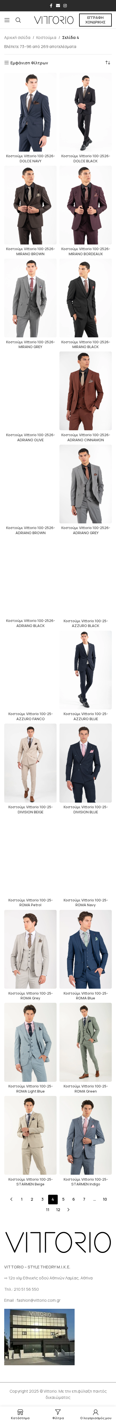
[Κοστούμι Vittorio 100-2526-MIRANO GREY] (30, 298)
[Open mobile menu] (7, 20)
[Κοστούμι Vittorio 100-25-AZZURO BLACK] (85, 577)
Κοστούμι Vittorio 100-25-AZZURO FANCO (30, 716)
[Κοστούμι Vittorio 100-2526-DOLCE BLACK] (85, 112)
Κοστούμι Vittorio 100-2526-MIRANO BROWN (30, 251)
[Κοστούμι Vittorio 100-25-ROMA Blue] (85, 949)
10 (105, 1199)
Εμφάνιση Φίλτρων (29, 62)
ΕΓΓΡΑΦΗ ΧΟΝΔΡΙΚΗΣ (95, 20)
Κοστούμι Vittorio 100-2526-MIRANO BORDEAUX (85, 251)
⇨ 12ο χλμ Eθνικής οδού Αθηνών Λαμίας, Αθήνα (48, 1278)
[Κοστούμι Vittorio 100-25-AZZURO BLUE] (85, 670)
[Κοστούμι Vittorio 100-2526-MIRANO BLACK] (85, 298)
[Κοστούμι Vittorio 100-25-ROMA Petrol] (30, 856)
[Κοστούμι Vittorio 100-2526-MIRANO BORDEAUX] (85, 205)
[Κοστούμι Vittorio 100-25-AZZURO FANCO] (30, 670)
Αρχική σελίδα (17, 37)
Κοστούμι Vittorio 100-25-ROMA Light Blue (30, 1089)
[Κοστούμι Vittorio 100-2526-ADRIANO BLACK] (30, 577)
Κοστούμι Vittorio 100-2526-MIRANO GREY (30, 345)
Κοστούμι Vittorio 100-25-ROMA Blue (86, 996)
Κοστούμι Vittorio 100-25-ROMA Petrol (30, 903)
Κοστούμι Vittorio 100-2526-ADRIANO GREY (85, 530)
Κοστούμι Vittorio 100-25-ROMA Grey (30, 996)
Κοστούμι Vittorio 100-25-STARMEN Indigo (86, 1182)
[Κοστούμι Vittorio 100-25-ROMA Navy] (85, 856)
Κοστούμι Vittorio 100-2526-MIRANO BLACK (85, 345)
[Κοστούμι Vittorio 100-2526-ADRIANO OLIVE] (30, 390)
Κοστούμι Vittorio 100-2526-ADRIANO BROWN (30, 530)
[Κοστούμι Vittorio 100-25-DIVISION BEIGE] (30, 763)
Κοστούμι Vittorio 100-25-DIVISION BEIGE (30, 809)
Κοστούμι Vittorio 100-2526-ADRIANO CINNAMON (85, 437)
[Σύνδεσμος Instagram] (65, 6)
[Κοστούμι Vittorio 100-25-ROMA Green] (85, 1042)
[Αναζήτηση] (18, 20)
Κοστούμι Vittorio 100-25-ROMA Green (86, 1089)
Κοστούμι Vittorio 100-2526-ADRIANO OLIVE (30, 437)
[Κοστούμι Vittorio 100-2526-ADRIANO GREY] (85, 484)
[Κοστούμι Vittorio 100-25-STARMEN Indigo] (85, 1135)
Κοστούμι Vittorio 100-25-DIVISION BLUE (86, 809)
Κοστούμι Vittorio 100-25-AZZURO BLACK (86, 623)
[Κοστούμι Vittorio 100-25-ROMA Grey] (30, 949)
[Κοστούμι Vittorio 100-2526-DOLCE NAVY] (30, 112)
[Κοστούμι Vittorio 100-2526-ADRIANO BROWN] (30, 484)
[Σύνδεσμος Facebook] (51, 6)
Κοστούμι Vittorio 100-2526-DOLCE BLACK (85, 158)
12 (58, 1209)
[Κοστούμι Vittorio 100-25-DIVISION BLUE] (85, 763)
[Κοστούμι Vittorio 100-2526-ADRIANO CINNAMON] (85, 390)
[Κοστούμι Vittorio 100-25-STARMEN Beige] (30, 1135)
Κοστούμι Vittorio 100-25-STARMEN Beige (30, 1182)
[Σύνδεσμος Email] (58, 6)
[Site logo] (53, 19)
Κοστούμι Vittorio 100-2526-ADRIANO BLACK (30, 623)
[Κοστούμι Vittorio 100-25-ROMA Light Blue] (30, 1042)
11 (47, 1209)
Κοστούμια (46, 37)
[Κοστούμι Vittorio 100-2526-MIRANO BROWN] (30, 205)
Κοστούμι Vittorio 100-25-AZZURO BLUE (86, 716)
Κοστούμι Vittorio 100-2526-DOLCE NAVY (30, 158)
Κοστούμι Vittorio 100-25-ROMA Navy (86, 903)
